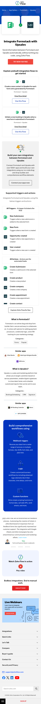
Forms (17, 342)
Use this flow (20, 101)
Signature (32, 394)
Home (4, 10)
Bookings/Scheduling (13, 394)
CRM (24, 394)
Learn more (22, 537)
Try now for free (20, 62)
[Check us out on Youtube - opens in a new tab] (17, 677)
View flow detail (20, 96)
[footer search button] (36, 688)
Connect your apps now (20, 183)
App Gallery (13, 10)
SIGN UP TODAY (20, 588)
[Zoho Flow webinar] (20, 610)
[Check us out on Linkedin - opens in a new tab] (12, 677)
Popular (24, 342)
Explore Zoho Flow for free (21, 310)
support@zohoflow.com (14, 672)
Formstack (23, 10)
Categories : (20, 339)
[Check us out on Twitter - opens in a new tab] (7, 677)
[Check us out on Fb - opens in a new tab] (3, 677)
